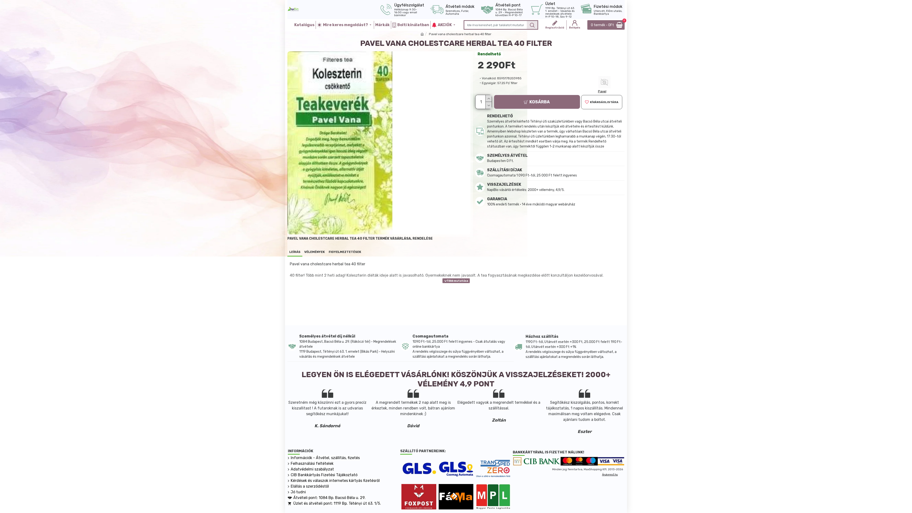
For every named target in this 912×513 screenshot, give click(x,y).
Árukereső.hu (610, 474)
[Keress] (532, 25)
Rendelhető (489, 54)
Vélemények (314, 252)
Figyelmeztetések (345, 252)
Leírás (294, 252)
